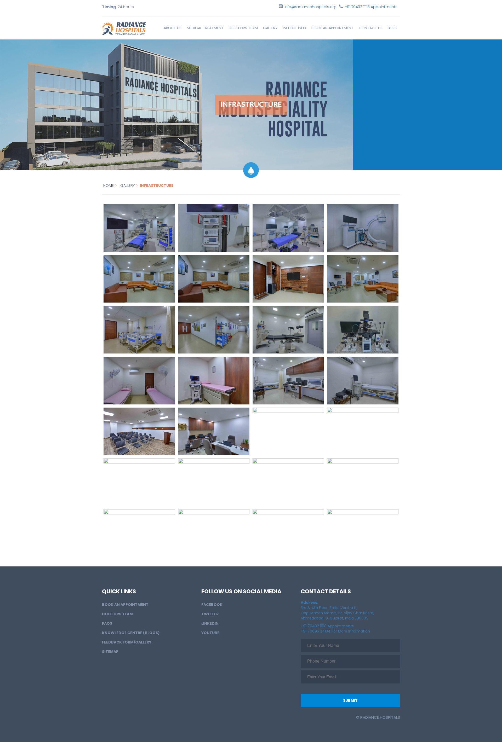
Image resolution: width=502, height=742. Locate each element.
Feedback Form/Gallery (126, 642)
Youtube (210, 632)
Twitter (210, 614)
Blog (392, 28)
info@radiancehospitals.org (310, 6)
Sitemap (110, 651)
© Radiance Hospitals (378, 717)
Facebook (212, 604)
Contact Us (371, 28)
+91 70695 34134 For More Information (335, 631)
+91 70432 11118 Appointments (371, 6)
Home (108, 185)
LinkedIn (210, 623)
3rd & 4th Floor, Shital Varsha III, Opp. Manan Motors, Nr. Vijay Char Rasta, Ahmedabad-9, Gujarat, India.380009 (337, 610)
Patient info (294, 28)
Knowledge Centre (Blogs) (131, 632)
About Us (172, 28)
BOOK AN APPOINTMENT (332, 28)
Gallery (270, 28)
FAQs (107, 623)
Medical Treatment (205, 28)
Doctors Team (243, 28)
